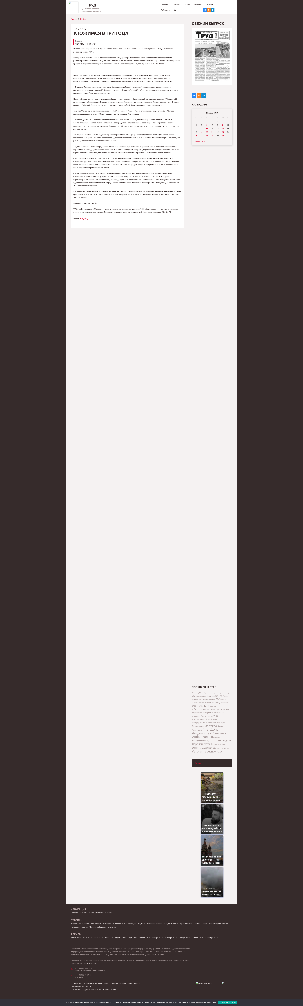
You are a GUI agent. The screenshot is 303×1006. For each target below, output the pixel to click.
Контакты (83, 913)
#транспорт (219, 748)
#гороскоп (196, 716)
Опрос (159, 923)
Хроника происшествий (218, 923)
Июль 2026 (87, 938)
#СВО (217, 699)
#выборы (220, 713)
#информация (198, 722)
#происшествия (202, 744)
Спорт (204, 923)
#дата (203, 716)
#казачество (211, 723)
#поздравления (199, 740)
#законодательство (198, 719)
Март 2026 (132, 938)
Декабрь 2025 (171, 938)
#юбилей (218, 752)
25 (196, 136)
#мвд (221, 726)
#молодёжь (197, 730)
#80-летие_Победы (197, 693)
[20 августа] (212, 56)
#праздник (224, 740)
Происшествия (186, 923)
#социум (199, 747)
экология (112, 927)
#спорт (210, 747)
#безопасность (200, 709)
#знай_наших (212, 719)
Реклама (109, 913)
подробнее (114, 1002)
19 (202, 132)
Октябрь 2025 (198, 938)
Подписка (99, 913)
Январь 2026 (157, 938)
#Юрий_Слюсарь (220, 702)
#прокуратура (216, 744)
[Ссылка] (74, 7)
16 (223, 128)
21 (212, 132)
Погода (198, 763)
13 (207, 128)
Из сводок (107, 923)
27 (207, 136)
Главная (74, 19)
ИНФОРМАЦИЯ (120, 923)
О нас (91, 913)
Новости (74, 913)
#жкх (216, 715)
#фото (226, 748)
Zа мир (74, 923)
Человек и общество (97, 927)
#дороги (210, 716)
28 (212, 136)
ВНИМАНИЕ (96, 923)
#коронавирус (199, 726)
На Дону (83, 19)
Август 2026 (76, 938)
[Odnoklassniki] (209, 10)
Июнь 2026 (98, 938)
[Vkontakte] (205, 10)
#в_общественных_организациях (204, 713)
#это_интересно (203, 751)
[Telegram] (212, 10)
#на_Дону (84, 219)
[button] (165, 10)
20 (207, 132)
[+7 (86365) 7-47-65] (73, 969)
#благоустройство (219, 709)
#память (216, 737)
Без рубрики (83, 923)
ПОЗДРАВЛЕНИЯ (171, 923)
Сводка (197, 923)
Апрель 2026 (120, 938)
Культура (132, 923)
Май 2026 (109, 938)
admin (79, 41)
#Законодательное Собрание (203, 696)
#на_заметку (201, 733)
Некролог (151, 923)
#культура (212, 725)
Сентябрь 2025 (211, 938)
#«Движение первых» (211, 693)
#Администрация (224, 693)
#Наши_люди (208, 699)
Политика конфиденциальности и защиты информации (93, 989)
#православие (212, 741)
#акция (213, 706)
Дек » (203, 142)
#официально (202, 737)
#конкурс (221, 722)
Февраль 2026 (145, 938)
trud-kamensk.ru (90, 963)
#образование (218, 733)
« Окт (197, 142)
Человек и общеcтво (79, 927)
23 (223, 132)
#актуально (200, 706)
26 (201, 136)
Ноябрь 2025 (184, 938)
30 (223, 136)
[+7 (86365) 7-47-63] (73, 975)
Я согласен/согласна (227, 1002)
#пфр (223, 744)
